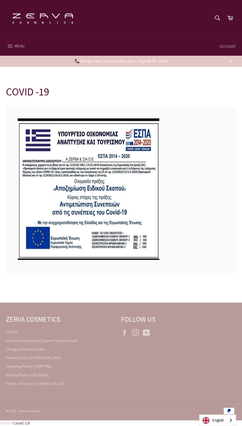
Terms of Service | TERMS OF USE (35, 383)
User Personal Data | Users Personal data (42, 340)
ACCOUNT (228, 46)
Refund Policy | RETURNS (27, 375)
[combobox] (217, 420)
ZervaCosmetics (29, 411)
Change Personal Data (25, 349)
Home (5, 423)
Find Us (12, 331)
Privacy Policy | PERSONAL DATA (33, 357)
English (218, 420)
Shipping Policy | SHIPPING (29, 366)
